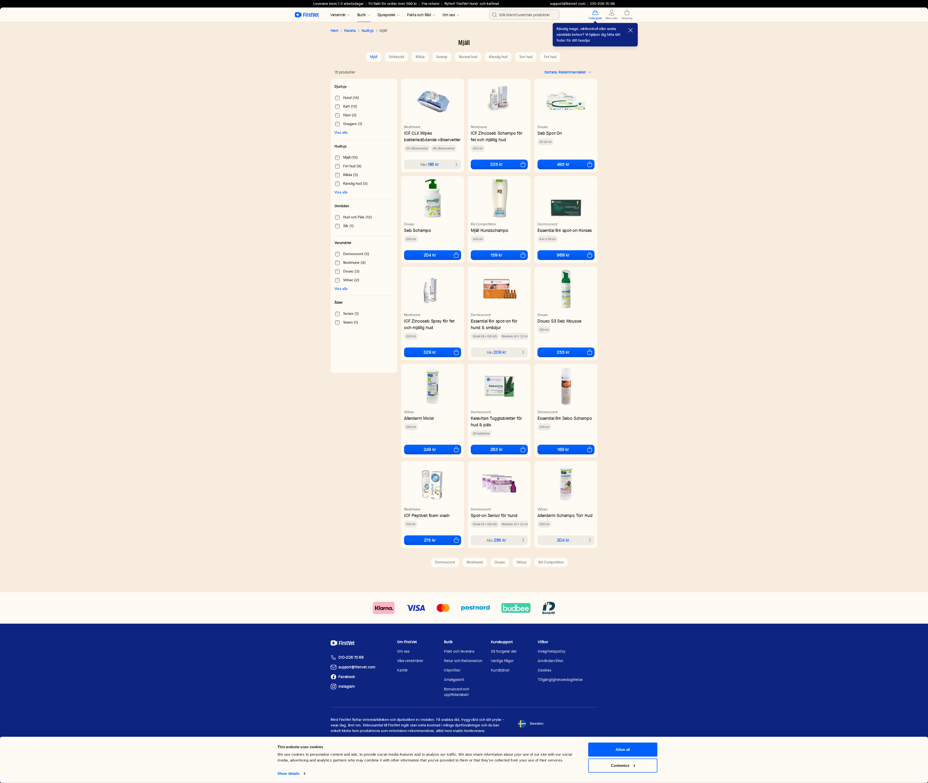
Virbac (409, 412)
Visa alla (341, 132)
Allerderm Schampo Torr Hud (564, 515)
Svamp (441, 56)
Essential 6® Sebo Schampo (564, 418)
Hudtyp (368, 30)
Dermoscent (547, 224)
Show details (288, 773)
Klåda (420, 56)
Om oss (403, 651)
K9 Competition (483, 224)
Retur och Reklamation (463, 660)
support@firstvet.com (567, 3)
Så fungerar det (504, 651)
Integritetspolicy (552, 651)
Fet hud (550, 56)
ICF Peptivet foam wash (427, 515)
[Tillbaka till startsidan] (307, 15)
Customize (620, 765)
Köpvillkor (452, 670)
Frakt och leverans (459, 651)
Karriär (402, 670)
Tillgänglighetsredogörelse (560, 679)
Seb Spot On (549, 133)
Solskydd (396, 56)
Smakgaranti (454, 679)
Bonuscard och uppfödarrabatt (456, 692)
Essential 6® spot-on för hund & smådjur (494, 324)
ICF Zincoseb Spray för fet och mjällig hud (429, 324)
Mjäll (373, 56)
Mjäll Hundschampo (489, 230)
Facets (350, 30)
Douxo (542, 127)
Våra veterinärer (410, 660)
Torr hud (525, 56)
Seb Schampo (417, 230)
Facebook (346, 676)
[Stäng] (630, 30)
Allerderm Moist (419, 418)
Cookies (544, 670)
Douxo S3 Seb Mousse (559, 321)
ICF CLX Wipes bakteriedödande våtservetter (432, 136)
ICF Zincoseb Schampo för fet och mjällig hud (496, 136)
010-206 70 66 (351, 657)
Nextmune (412, 127)
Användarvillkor (550, 660)
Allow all (623, 749)
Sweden (536, 723)
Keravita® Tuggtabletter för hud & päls (496, 421)
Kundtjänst (500, 670)
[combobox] (524, 15)
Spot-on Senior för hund (494, 515)
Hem (334, 30)
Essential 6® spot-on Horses (564, 230)
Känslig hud (498, 56)
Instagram (346, 686)
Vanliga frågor (502, 660)
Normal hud (468, 56)
